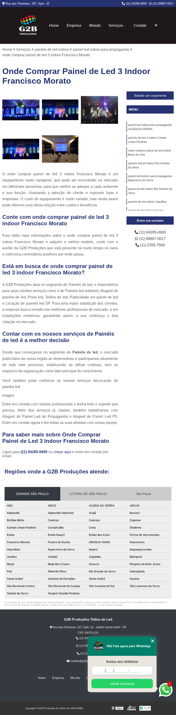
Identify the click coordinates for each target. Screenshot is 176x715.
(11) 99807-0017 (163, 3)
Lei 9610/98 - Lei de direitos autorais (102, 604)
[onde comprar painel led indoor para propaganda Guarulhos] (60, 109)
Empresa (74, 25)
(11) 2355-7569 (152, 245)
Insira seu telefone (122, 662)
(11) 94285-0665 (136, 3)
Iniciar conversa (122, 684)
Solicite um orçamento (150, 95)
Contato (140, 25)
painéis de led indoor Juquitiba (147, 201)
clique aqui (62, 452)
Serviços (116, 25)
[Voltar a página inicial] (28, 25)
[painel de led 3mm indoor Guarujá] (20, 149)
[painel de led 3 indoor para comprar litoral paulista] (60, 149)
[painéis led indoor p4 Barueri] (99, 109)
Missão (95, 25)
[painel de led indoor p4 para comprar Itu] (20, 109)
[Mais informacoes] (156, 25)
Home (54, 25)
